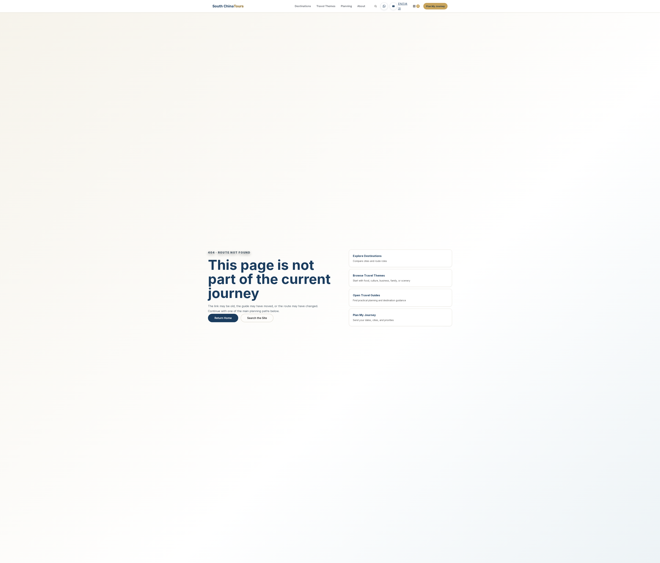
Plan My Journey (435, 6)
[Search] (375, 6)
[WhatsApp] (384, 6)
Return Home (223, 318)
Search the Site (257, 318)
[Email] (393, 6)
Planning (346, 6)
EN (400, 3)
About (361, 6)
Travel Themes (325, 6)
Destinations (303, 6)
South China (228, 6)
